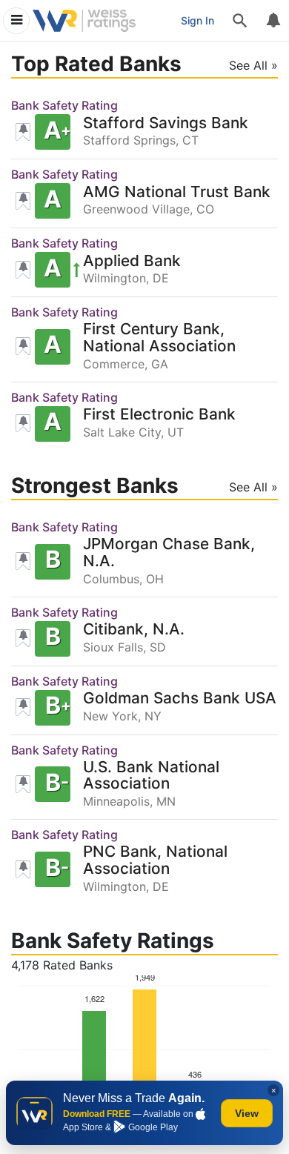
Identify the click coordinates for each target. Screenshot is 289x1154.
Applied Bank (132, 261)
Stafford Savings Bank (165, 123)
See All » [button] (253, 65)
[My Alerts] (272, 20)
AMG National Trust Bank (176, 192)
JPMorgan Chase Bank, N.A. (169, 553)
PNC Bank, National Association (155, 860)
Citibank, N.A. (134, 629)
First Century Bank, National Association (159, 338)
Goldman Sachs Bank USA (179, 698)
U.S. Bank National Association (151, 776)
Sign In (197, 20)
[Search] (240, 20)
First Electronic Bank (159, 414)
